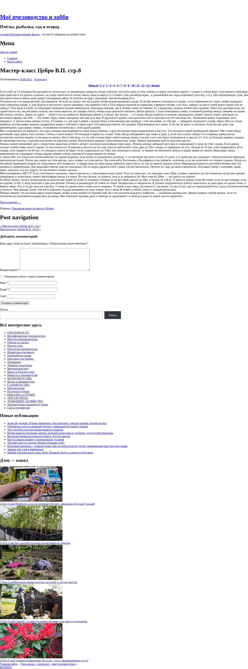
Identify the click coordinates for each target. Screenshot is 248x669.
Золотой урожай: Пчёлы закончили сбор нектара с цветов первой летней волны (56, 423)
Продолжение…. (10, 202)
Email (4, 289)
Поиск (4, 309)
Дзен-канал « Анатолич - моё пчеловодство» (48, 664)
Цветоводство (16, 388)
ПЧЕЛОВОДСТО (18, 332)
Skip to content (8, 52)
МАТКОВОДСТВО (19, 378)
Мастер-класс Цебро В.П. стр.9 (20, 229)
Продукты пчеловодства (22, 349)
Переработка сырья (19, 355)
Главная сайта (8, 664)
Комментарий (9, 269)
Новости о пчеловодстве (22, 375)
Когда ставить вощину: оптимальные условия (35, 439)
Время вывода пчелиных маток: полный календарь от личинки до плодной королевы (60, 433)
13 (148, 85)
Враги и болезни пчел (20, 371)
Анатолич (40, 79)
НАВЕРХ (6, 667)
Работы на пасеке (18, 342)
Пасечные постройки (20, 358)
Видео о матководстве (21, 381)
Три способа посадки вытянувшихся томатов (35, 429)
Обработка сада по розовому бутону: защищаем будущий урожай (47, 426)
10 (132, 85)
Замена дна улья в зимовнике (25, 449)
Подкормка (14, 362)
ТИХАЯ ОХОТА (17, 398)
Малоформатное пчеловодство (26, 335)
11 (138, 85)
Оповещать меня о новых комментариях (29, 276)
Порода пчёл (15, 345)
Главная (12, 58)
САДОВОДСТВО (18, 384)
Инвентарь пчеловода (20, 352)
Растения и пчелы (18, 391)
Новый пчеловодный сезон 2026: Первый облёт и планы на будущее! (50, 452)
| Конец (154, 85)
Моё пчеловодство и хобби (34, 17)
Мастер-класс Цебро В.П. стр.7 (20, 226)
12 (142, 85)
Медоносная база (17, 368)
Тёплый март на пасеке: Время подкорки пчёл (35, 442)
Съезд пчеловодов (18, 407)
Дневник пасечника (19, 365)
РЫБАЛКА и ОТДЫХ (21, 394)
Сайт (3, 296)
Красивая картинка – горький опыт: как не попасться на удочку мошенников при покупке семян (67, 446)
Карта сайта (14, 61)
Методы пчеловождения (22, 339)
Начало (93, 85)
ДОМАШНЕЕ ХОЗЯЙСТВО (25, 401)
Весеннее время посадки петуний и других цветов (38, 436)
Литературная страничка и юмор (27, 404)
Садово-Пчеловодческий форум (20, 34)
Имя (3, 282)
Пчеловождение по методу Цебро (33, 208)
